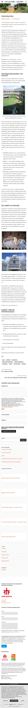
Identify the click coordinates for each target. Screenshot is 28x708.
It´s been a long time (6, 452)
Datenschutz (4, 601)
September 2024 (5, 560)
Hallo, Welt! (13, 536)
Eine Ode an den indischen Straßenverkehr (16, 377)
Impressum (3, 600)
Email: (2, 616)
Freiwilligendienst (18, 361)
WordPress (16, 684)
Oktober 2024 (5, 557)
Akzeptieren (14, 700)
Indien (10, 363)
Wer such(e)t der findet (7, 371)
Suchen (3, 438)
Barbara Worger (5, 18)
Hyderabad (4, 363)
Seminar (24, 363)
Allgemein (4, 569)
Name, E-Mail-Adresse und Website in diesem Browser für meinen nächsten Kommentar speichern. (12, 428)
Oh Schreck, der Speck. (7, 449)
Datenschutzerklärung (7, 407)
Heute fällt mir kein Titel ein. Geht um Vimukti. (12, 458)
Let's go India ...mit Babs (14, 1)
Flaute (3, 455)
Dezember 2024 (5, 554)
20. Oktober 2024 (16, 18)
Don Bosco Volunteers (7, 361)
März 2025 (4, 551)
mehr (22, 700)
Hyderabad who (7, 16)
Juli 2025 (4, 548)
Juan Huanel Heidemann (7, 522)
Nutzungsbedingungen (5, 602)
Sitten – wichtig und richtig (16, 507)
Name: (2, 611)
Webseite (3, 420)
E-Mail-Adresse (5, 414)
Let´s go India (17, 363)
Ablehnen (5, 700)
